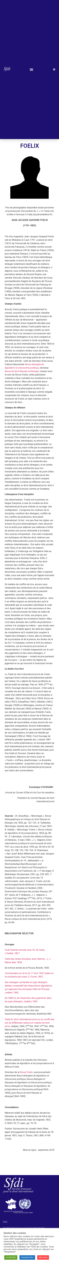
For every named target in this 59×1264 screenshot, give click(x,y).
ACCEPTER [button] (11, 1257)
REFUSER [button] (43, 1257)
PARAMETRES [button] (27, 1257)
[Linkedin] (54, 69)
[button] (31, 69)
